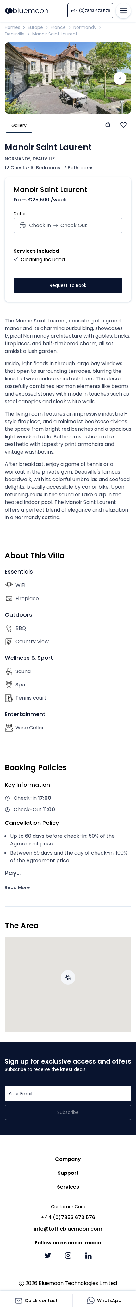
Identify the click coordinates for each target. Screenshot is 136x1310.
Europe (35, 27)
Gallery (19, 125)
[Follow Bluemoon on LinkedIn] (88, 1255)
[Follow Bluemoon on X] (48, 1255)
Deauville (15, 34)
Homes (12, 27)
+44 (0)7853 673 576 (90, 10)
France (58, 27)
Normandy (84, 27)
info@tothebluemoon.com (68, 1228)
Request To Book (68, 285)
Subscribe (68, 1112)
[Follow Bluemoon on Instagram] (68, 1255)
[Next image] (120, 78)
